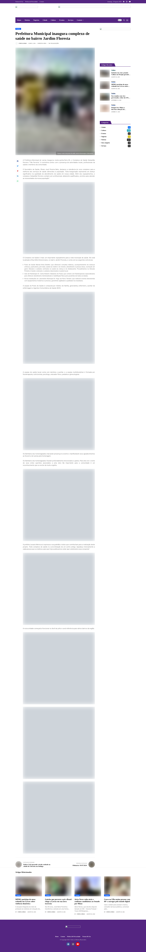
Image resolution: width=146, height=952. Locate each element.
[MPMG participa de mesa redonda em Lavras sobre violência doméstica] (105, 85)
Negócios (115, 136)
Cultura (115, 130)
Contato (63, 936)
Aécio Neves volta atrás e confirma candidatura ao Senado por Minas (87, 901)
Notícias (18, 29)
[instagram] (126, 1)
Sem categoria (115, 143)
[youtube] (130, 1)
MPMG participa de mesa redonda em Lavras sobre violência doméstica (119, 85)
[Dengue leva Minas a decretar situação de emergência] (105, 108)
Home (57, 936)
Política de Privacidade (73, 936)
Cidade (115, 127)
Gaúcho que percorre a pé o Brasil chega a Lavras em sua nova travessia (58, 901)
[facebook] (123, 1)
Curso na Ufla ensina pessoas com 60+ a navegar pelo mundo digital (117, 900)
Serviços (115, 146)
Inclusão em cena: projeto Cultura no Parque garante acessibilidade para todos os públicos (120, 73)
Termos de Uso (86, 936)
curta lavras (23, 43)
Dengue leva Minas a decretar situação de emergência (118, 108)
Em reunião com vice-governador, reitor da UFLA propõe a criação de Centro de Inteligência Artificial (120, 97)
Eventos (115, 133)
